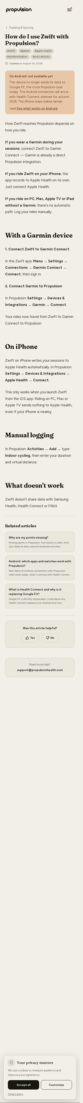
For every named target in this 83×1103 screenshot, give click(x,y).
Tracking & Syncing (21, 27)
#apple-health (43, 51)
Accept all (23, 1085)
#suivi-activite (41, 56)
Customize (56, 1085)
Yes (32, 637)
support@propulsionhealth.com (40, 670)
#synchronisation (17, 56)
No (52, 637)
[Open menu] (69, 10)
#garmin (25, 51)
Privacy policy (15, 1094)
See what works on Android (37, 108)
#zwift (11, 51)
